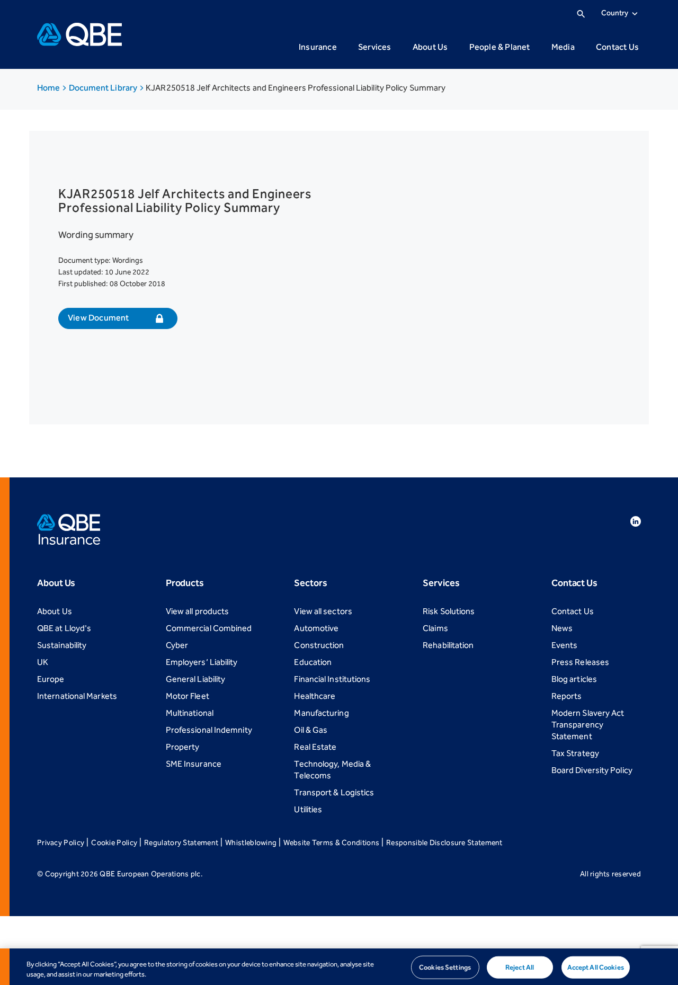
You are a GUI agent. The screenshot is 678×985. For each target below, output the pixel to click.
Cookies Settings (445, 967)
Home (49, 88)
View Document (98, 318)
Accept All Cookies (595, 967)
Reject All (519, 967)
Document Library (104, 88)
